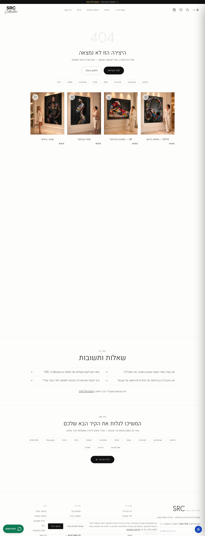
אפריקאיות (115, 447)
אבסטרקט (132, 82)
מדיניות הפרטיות (133, 529)
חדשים (145, 82)
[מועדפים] (181, 10)
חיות (59, 82)
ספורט (87, 447)
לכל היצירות (114, 70)
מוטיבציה (82, 82)
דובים (64, 440)
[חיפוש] (187, 10)
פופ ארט (117, 82)
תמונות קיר (76, 511)
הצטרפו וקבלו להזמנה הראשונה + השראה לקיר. (175, 523)
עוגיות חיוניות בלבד (75, 526)
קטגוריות (121, 9)
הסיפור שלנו (41, 511)
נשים (106, 82)
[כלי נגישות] (198, 529)
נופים (95, 82)
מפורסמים (34, 440)
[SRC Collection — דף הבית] (11, 10)
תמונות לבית (75, 516)
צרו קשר (67, 9)
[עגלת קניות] (174, 10)
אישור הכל (55, 526)
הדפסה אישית (93, 9)
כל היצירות (127, 511)
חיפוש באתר (91, 70)
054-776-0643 (92, 2)
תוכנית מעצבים (40, 520)
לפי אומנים (127, 516)
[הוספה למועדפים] (146, 97)
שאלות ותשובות (40, 530)
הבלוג (79, 9)
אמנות (69, 82)
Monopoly (50, 440)
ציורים (100, 447)
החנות (106, 9)
